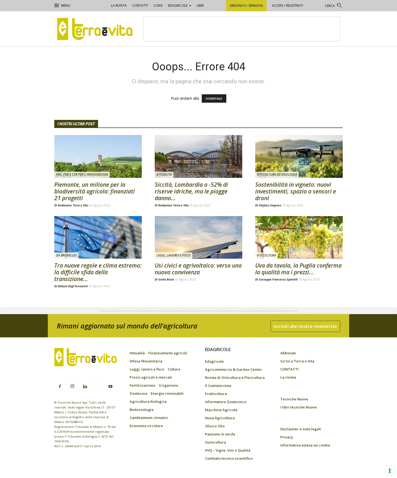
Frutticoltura (216, 393)
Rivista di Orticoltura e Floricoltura (235, 377)
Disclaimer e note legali (300, 429)
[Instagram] (72, 386)
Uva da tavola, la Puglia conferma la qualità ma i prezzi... (298, 269)
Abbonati (288, 353)
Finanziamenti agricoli (167, 353)
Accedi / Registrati (287, 5)
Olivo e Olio (215, 426)
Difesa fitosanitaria (146, 361)
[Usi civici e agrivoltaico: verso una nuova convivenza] (198, 237)
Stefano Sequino (270, 205)
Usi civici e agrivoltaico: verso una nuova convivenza (198, 269)
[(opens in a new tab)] (299, 156)
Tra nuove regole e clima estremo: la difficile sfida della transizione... (98, 272)
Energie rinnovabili (167, 393)
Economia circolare (146, 425)
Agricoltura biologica (148, 401)
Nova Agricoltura (220, 417)
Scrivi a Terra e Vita (297, 361)
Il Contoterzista (218, 385)
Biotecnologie (142, 409)
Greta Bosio (166, 279)
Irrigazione (168, 385)
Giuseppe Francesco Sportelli (278, 279)
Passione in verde (220, 434)
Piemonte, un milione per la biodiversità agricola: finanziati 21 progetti (94, 191)
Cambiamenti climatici (149, 417)
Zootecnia (138, 393)
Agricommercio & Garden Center (233, 369)
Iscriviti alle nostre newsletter (305, 326)
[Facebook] (59, 386)
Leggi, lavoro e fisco (173, 255)
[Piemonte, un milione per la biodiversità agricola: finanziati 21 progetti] (98, 156)
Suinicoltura (215, 442)
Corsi (158, 5)
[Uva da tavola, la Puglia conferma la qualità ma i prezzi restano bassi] (299, 237)
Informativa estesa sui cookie (305, 445)
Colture (174, 369)
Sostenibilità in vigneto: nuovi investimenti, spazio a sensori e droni (295, 191)
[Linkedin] (85, 386)
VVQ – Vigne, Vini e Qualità (227, 450)
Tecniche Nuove (294, 399)
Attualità (164, 174)
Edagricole (177, 5)
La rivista (119, 5)
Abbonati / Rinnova (246, 5)
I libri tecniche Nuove (298, 407)
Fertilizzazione (142, 385)
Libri (200, 5)
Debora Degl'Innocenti (73, 286)
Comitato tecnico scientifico (229, 458)
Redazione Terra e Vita (73, 205)
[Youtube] (110, 386)
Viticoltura (266, 255)
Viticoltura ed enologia (277, 174)
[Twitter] (97, 383)
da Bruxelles (66, 255)
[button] (334, 6)
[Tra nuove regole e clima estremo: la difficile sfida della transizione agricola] (98, 237)
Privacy (286, 437)
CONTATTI (140, 5)
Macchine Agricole (221, 409)
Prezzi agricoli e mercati (151, 377)
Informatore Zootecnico (225, 401)
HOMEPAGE (214, 98)
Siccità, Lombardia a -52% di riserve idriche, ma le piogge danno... (191, 191)
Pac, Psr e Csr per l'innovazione (82, 174)
